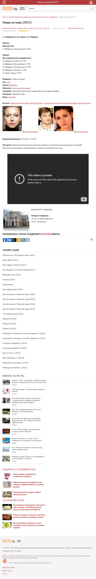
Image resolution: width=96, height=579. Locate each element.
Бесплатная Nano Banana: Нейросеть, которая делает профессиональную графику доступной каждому (26, 400)
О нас (4, 574)
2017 (8, 82)
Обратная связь (8, 568)
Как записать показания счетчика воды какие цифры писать (27, 449)
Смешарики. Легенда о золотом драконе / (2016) (23, 333)
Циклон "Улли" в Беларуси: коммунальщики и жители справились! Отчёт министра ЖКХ (29, 381)
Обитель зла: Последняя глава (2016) (18, 255)
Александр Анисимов (21, 88)
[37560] (7, 517)
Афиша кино (22, 29)
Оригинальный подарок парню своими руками (27, 493)
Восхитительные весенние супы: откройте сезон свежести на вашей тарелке (28, 525)
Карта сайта (7, 571)
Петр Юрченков (51, 103)
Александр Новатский (76, 29)
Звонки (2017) (8, 280)
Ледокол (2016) (9, 319)
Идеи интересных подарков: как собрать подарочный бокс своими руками (28, 484)
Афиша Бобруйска (9, 29)
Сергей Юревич (36, 103)
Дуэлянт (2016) (9, 328)
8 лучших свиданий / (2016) (14, 343)
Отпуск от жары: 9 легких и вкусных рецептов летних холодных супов (29, 516)
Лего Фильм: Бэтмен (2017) (14, 265)
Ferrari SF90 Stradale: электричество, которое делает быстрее (26, 431)
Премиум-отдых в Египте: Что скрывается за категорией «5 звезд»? (28, 458)
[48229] (7, 484)
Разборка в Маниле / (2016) (14, 368)
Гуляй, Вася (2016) (10, 260)
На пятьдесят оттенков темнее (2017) (18, 270)
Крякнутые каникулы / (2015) (15, 363)
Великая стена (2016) (11, 275)
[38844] (7, 507)
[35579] (7, 476)
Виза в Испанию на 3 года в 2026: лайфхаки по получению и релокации (27, 440)
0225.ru (5, 556)
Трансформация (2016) (12, 289)
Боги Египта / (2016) (11, 353)
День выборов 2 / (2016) (13, 358)
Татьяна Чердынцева (19, 103)
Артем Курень (84, 103)
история (12, 97)
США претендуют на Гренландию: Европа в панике (28, 390)
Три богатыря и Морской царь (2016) (18, 294)
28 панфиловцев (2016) (12, 314)
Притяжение (8, 284)
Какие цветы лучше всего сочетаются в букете (24, 475)
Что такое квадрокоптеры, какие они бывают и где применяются (26, 411)
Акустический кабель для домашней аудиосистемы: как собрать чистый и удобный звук (26, 421)
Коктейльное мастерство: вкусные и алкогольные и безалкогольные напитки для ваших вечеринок (29, 507)
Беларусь (14, 85)
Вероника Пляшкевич (68, 103)
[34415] (7, 494)
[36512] (7, 525)
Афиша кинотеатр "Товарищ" (39, 29)
